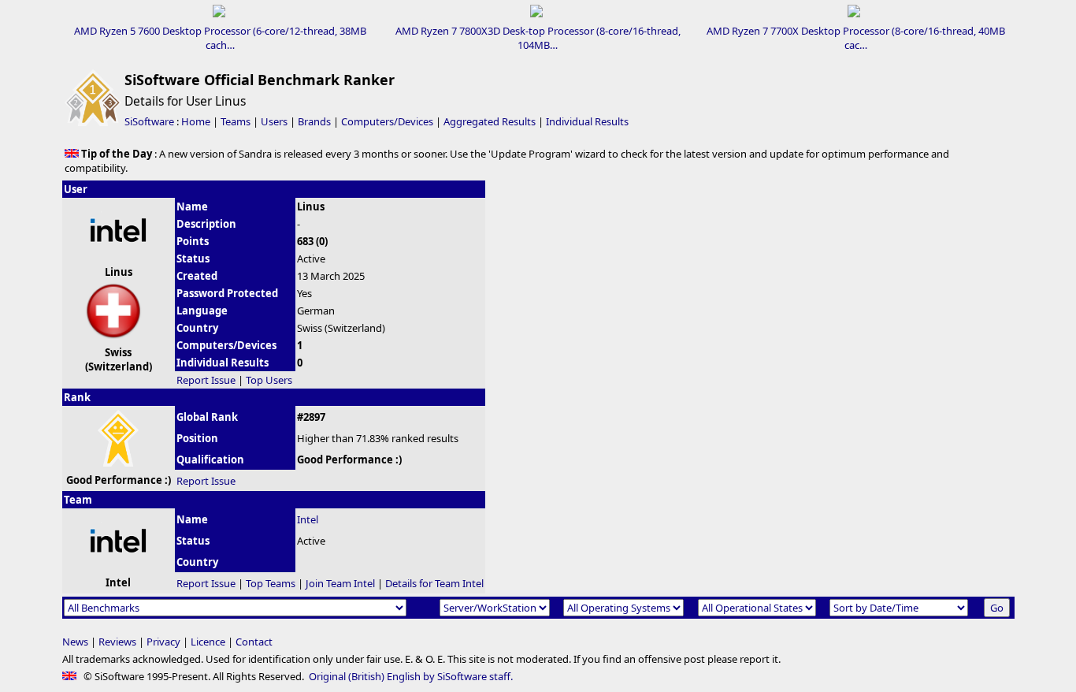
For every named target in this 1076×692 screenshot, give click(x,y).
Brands (314, 121)
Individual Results (587, 121)
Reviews (117, 641)
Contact (254, 641)
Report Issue (206, 380)
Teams (235, 121)
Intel (307, 519)
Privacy (163, 641)
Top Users (269, 380)
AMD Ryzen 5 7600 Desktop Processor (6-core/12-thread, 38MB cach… (220, 38)
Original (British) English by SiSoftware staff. (411, 676)
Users (274, 121)
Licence (208, 641)
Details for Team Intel (434, 583)
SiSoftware (149, 121)
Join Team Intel (340, 583)
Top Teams (270, 583)
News (75, 641)
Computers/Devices (387, 121)
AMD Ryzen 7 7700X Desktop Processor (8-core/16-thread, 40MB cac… (856, 38)
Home (195, 121)
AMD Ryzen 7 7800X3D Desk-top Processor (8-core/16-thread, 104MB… (538, 38)
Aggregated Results (489, 121)
